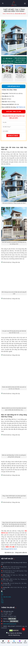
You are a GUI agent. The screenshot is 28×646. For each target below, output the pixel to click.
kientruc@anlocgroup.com (9, 623)
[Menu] (25, 3)
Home (4, 13)
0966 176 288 (12, 618)
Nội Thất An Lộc (20, 107)
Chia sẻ (25, 642)
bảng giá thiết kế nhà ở (10, 549)
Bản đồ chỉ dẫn (7, 597)
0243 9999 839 (14, 621)
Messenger (19, 642)
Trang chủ (3, 642)
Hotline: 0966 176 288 (13, 111)
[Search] (2, 3)
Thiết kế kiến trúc (10, 13)
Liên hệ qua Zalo (13, 86)
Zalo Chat (14, 642)
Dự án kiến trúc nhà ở (20, 13)
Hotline (8, 642)
